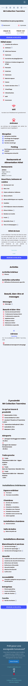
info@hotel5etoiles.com (14, 667)
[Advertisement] (14, 624)
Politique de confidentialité (14, 680)
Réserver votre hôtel (13, 37)
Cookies (14, 678)
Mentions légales (14, 682)
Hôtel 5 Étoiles (14, 661)
